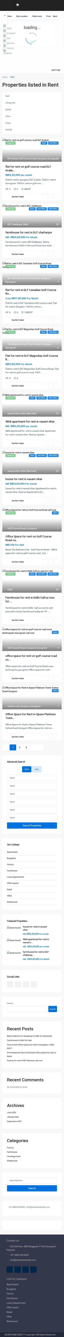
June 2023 (11, 1112)
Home (4, 77)
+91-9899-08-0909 (19, 1255)
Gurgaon (42, 158)
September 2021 (14, 1121)
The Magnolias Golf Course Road (24, 344)
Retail (9, 889)
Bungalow (11, 858)
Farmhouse (12, 871)
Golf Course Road (16, 528)
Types (12, 778)
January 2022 (13, 1117)
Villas (9, 896)
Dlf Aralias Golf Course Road (22, 158)
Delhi (25, 224)
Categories (10, 103)
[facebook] (10, 984)
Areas (8, 123)
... (42, 183)
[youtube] (26, 984)
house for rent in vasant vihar (23, 479)
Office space (12, 883)
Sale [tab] (37, 769)
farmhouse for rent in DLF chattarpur (28, 232)
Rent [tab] (27, 769)
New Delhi (32, 413)
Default (8, 129)
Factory (10, 864)
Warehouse (12, 902)
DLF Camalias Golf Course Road (23, 278)
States (8, 109)
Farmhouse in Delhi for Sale (19, 1040)
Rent (7, 96)
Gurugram (53, 158)
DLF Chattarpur (14, 224)
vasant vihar (13, 413)
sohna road (13, 706)
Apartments (12, 852)
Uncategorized (13, 1156)
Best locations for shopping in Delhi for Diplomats (29, 1036)
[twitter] (18, 984)
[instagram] (34, 984)
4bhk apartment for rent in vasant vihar (30, 421)
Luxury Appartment (15, 877)
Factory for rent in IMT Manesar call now (25, 1060)
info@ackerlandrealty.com (23, 1260)
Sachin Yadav (18, 196)
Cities (7, 116)
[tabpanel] (32, 802)
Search (10, 1003)
